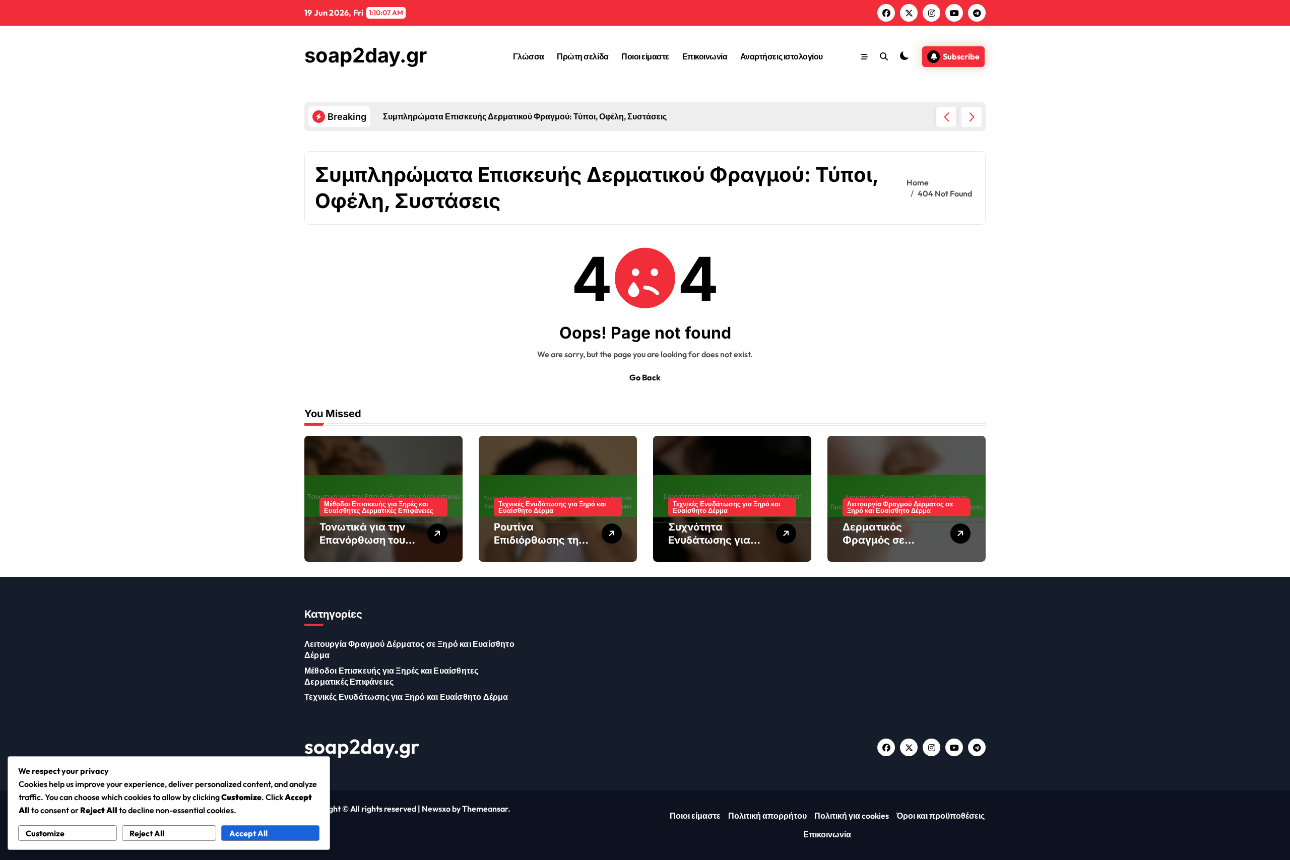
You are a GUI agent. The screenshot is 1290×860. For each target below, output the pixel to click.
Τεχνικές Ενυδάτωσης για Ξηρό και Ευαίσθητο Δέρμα (552, 507)
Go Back (645, 377)
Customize (45, 833)
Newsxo (436, 809)
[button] (971, 117)
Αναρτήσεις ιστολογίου (781, 56)
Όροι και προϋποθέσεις (940, 816)
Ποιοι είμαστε (645, 56)
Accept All (248, 833)
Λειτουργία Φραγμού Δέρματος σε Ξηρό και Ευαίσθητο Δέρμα (900, 507)
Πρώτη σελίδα (582, 56)
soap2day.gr (365, 55)
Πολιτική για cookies (851, 816)
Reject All (147, 833)
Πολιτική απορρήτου (767, 816)
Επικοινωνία (705, 56)
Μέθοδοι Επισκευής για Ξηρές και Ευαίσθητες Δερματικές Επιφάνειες (378, 507)
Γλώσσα (528, 56)
